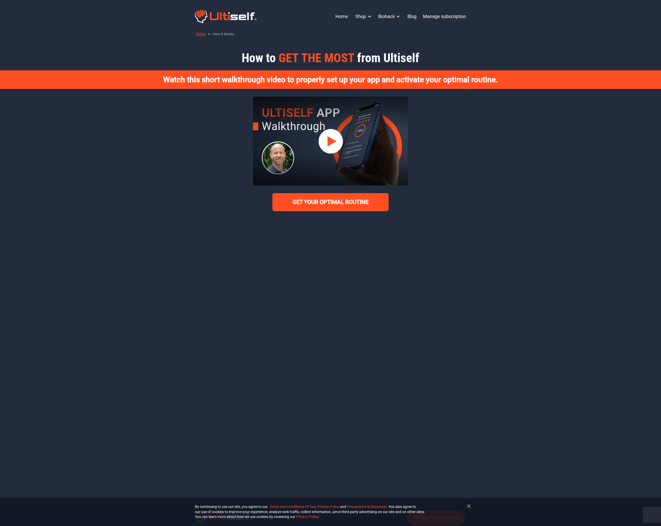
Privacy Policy (328, 507)
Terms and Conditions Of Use (292, 507)
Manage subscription (444, 16)
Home (341, 16)
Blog (411, 16)
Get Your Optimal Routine (330, 202)
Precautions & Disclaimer (367, 507)
